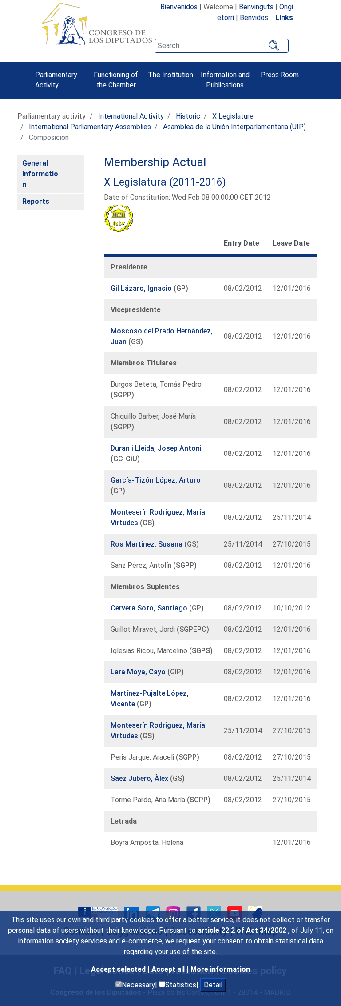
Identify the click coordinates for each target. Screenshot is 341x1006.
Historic (188, 116)
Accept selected (119, 969)
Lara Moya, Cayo (139, 672)
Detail (213, 985)
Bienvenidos (179, 7)
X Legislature (233, 116)
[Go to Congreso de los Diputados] (96, 26)
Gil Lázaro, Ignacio (142, 288)
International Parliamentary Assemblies (90, 127)
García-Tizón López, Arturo (156, 480)
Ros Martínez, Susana (147, 544)
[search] (222, 46)
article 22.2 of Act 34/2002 (243, 930)
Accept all (168, 969)
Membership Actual (155, 162)
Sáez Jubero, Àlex (140, 778)
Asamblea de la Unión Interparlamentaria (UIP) (234, 127)
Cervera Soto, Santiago (150, 608)
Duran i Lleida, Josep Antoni (156, 448)
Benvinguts (256, 7)
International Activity (131, 116)
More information (220, 969)
